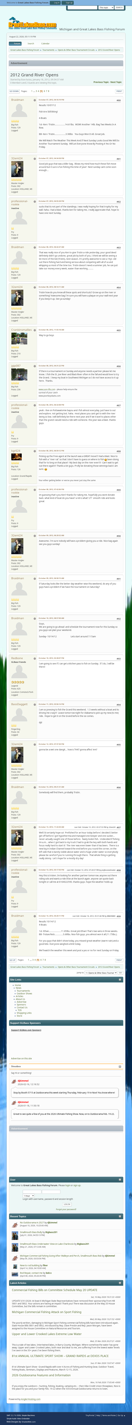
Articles (19, 996)
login (67, 1185)
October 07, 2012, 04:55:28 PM (51, 201)
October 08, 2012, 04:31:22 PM (51, 365)
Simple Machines (28, 1415)
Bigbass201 (51, 1232)
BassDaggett (19, 704)
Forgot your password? (66, 1209)
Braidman (17, 100)
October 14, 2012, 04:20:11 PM (51, 916)
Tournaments (23, 990)
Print (119, 91)
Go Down (14, 91)
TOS (20, 1010)
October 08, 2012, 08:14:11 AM (51, 287)
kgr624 (15, 450)
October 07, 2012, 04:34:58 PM (51, 158)
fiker (45, 1265)
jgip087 (16, 365)
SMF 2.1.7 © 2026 (14, 1415)
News (18, 987)
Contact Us (22, 1007)
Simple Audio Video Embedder (18, 1419)
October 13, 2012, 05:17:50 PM (51, 870)
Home (18, 985)
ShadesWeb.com (29, 1422)
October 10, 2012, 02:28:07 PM (51, 658)
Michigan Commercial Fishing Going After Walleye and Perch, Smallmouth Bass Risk (61, 1255)
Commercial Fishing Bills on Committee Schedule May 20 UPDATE (54, 1290)
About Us (20, 999)
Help (98, 1415)
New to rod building (29, 1265)
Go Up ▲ (121, 1415)
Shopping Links (24, 1012)
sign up (76, 1185)
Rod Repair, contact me (31, 1272)
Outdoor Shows (24, 993)
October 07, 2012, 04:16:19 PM (51, 99)
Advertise (21, 1001)
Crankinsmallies (21, 330)
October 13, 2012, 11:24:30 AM (51, 827)
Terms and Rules (109, 1415)
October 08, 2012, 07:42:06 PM (51, 489)
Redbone (17, 658)
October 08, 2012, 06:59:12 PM (51, 450)
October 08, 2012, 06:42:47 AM (51, 247)
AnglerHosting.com (30, 1399)
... (34, 91)
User (12, 1179)
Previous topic (101, 82)
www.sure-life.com (47, 389)
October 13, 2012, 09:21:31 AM (51, 787)
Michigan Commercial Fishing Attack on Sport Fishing (46, 1312)
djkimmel (23, 1080)
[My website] (12, 392)
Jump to (80, 972)
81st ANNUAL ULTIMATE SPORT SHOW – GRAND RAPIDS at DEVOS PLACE (60, 1356)
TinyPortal (90, 1415)
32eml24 (17, 158)
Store (19, 1015)
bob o (49, 1272)
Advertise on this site (21, 1058)
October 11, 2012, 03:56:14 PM (51, 704)
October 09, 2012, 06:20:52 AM (51, 535)
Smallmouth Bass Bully (31, 1232)
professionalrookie (19, 202)
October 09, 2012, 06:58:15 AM (51, 578)
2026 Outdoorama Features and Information (41, 1375)
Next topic (116, 82)
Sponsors (21, 1004)
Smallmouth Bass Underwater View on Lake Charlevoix (47, 1243)
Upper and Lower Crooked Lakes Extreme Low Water (47, 1334)
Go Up (12, 960)
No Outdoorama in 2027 (32, 1222)
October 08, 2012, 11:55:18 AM (51, 330)
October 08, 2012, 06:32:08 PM (51, 405)
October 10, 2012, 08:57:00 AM (51, 618)
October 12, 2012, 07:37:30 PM (51, 744)
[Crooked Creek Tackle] (12, 472)
